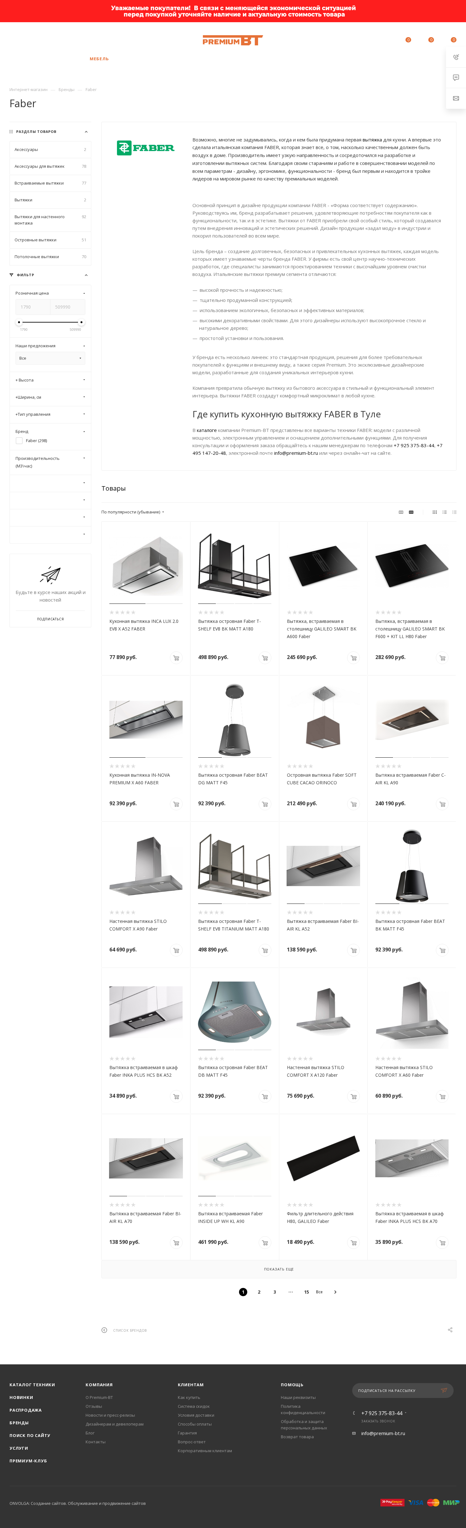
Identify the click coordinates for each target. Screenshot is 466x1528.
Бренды (19, 1423)
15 (306, 1292)
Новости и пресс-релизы (110, 1415)
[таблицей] (454, 512)
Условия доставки (196, 1415)
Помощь (292, 1385)
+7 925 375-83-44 (52, 40)
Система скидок (194, 1406)
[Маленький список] (401, 512)
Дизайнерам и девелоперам (115, 1424)
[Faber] (147, 148)
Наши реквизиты (298, 1397)
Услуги (19, 1448)
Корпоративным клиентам (205, 1450)
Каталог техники (32, 1385)
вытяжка (372, 139)
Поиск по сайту (30, 1435)
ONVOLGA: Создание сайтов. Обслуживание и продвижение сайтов (78, 1503)
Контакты (96, 1442)
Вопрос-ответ (192, 1442)
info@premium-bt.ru (296, 453)
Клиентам (191, 1385)
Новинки (21, 1397)
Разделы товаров (36, 131)
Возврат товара (297, 1437)
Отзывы (94, 1406)
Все (319, 1292)
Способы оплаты (195, 1424)
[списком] (444, 512)
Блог (90, 1433)
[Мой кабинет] (379, 41)
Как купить (189, 1397)
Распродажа (26, 1410)
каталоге (207, 430)
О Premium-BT (99, 1397)
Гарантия (187, 1433)
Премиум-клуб (28, 1461)
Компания (99, 1385)
